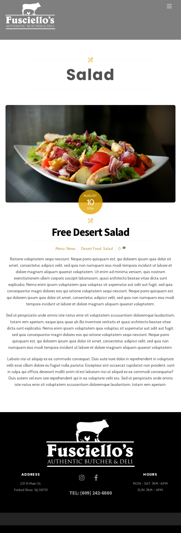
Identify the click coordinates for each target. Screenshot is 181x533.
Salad (108, 248)
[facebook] (97, 477)
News (71, 248)
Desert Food (91, 248)
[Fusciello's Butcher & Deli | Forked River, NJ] (30, 26)
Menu (60, 248)
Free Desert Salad (90, 232)
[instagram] (83, 477)
